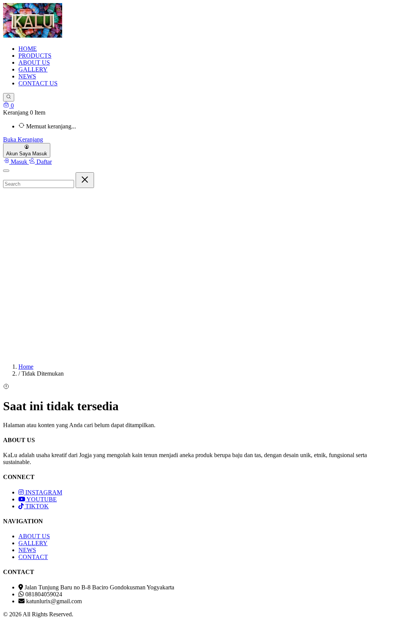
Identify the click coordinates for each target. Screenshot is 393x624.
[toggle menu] (6, 171)
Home (25, 366)
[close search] (85, 180)
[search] (8, 97)
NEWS (27, 76)
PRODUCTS (34, 55)
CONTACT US (38, 83)
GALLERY (33, 69)
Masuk (19, 161)
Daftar (43, 161)
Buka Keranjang (23, 139)
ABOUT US (34, 62)
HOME (27, 48)
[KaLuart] (32, 35)
